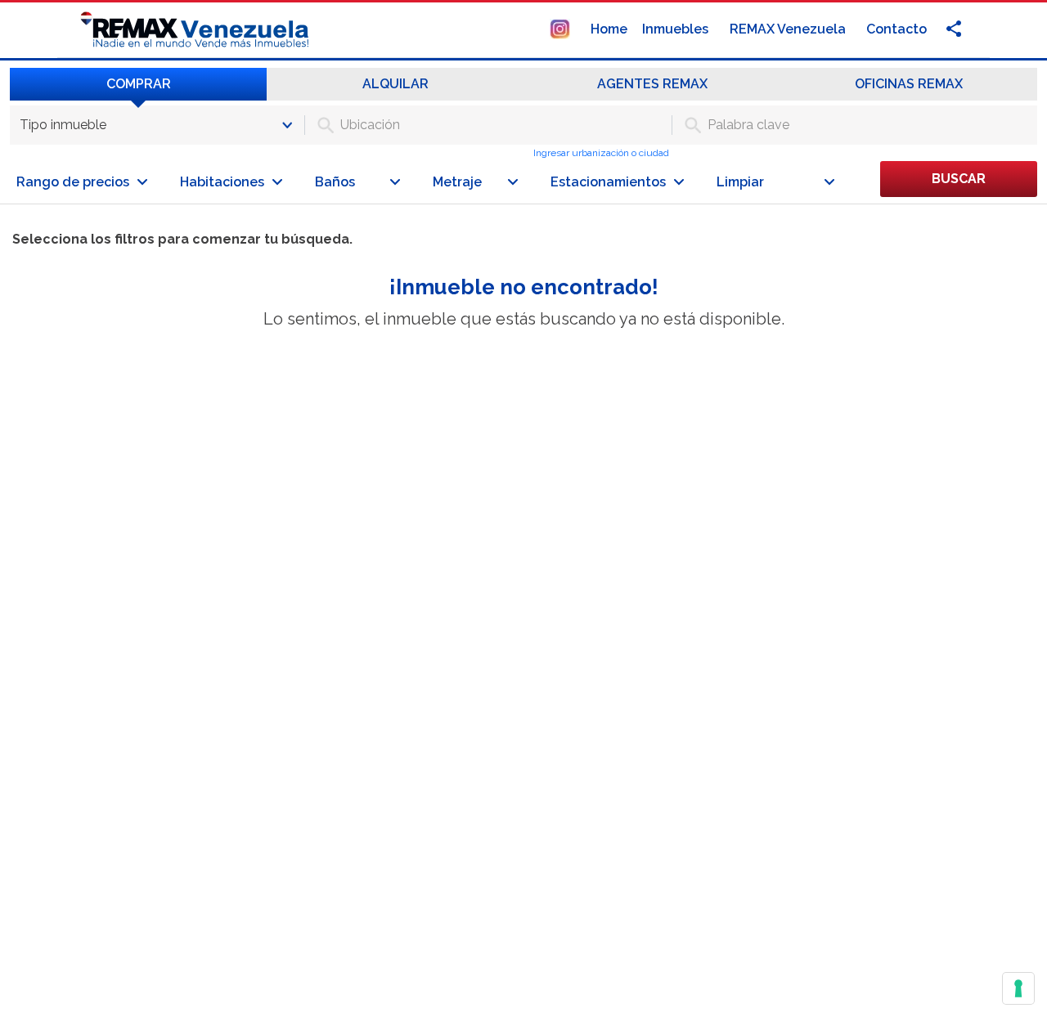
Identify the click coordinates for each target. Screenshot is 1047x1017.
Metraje (457, 182)
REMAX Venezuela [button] (789, 29)
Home (609, 29)
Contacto (896, 29)
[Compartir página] (560, 28)
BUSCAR (959, 178)
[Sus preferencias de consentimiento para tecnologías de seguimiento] (1018, 988)
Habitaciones (222, 182)
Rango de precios (72, 182)
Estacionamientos (608, 182)
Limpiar (740, 182)
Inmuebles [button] (677, 29)
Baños (335, 182)
